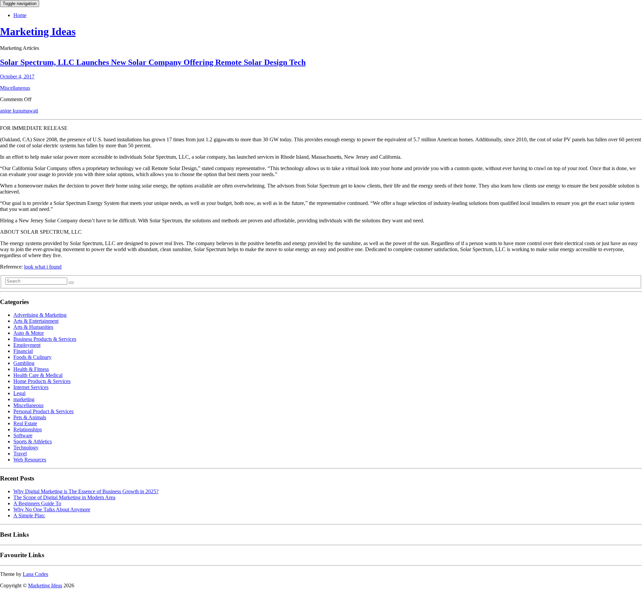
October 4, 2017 (17, 76)
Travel (20, 453)
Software (22, 435)
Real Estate (25, 423)
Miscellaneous (15, 88)
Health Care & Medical (38, 375)
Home (19, 15)
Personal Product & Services (43, 411)
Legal (19, 393)
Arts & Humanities (33, 327)
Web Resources (29, 459)
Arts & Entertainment (36, 321)
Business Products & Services (44, 339)
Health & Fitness (31, 369)
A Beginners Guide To (37, 503)
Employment (26, 345)
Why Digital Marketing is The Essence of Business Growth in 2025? (85, 491)
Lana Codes (35, 574)
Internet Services (30, 387)
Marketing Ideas (38, 31)
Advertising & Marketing (40, 315)
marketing (23, 399)
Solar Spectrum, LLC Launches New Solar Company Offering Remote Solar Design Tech (153, 62)
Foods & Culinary (32, 357)
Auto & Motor (28, 333)
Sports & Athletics (32, 441)
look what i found (43, 267)
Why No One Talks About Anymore (51, 509)
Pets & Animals (29, 417)
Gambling (23, 363)
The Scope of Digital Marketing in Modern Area (64, 497)
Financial (23, 351)
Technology (25, 447)
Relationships (27, 429)
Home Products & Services (42, 381)
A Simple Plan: (29, 515)
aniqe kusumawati (19, 111)
